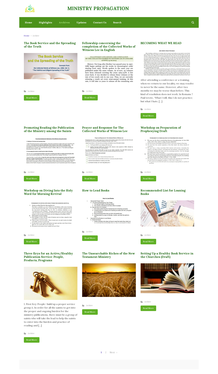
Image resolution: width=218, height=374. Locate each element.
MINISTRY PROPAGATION (98, 8)
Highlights (45, 22)
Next (112, 352)
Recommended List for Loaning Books (163, 192)
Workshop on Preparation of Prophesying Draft (161, 129)
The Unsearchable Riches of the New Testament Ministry (108, 255)
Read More (31, 97)
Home (28, 22)
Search (117, 22)
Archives (64, 22)
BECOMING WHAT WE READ (161, 43)
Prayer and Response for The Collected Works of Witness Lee (105, 129)
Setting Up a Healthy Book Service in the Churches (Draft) (167, 255)
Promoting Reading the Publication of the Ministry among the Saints (49, 129)
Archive (31, 91)
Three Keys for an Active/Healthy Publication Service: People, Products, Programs (48, 257)
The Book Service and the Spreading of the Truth (50, 44)
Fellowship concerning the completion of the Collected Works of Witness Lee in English (108, 46)
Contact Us (99, 22)
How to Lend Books (95, 190)
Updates (81, 22)
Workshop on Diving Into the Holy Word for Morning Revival (48, 192)
